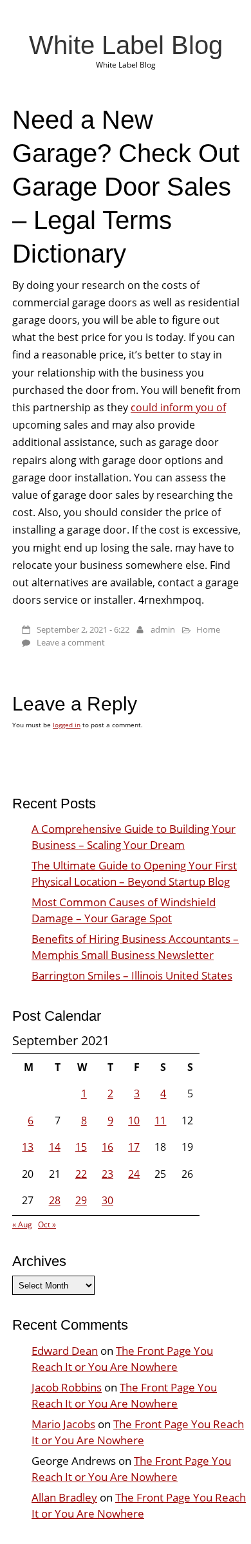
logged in (66, 724)
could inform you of (178, 407)
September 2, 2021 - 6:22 (83, 629)
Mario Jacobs (63, 1424)
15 (81, 1147)
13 (27, 1147)
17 (134, 1147)
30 (107, 1200)
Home (208, 629)
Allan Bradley (64, 1497)
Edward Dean (65, 1350)
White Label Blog (126, 45)
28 (54, 1200)
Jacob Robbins (67, 1387)
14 (54, 1147)
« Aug (22, 1224)
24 (134, 1174)
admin (163, 629)
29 (81, 1200)
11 (160, 1120)
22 (81, 1174)
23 (107, 1174)
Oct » (47, 1224)
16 (107, 1147)
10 (134, 1120)
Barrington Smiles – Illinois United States (132, 975)
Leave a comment (71, 642)
